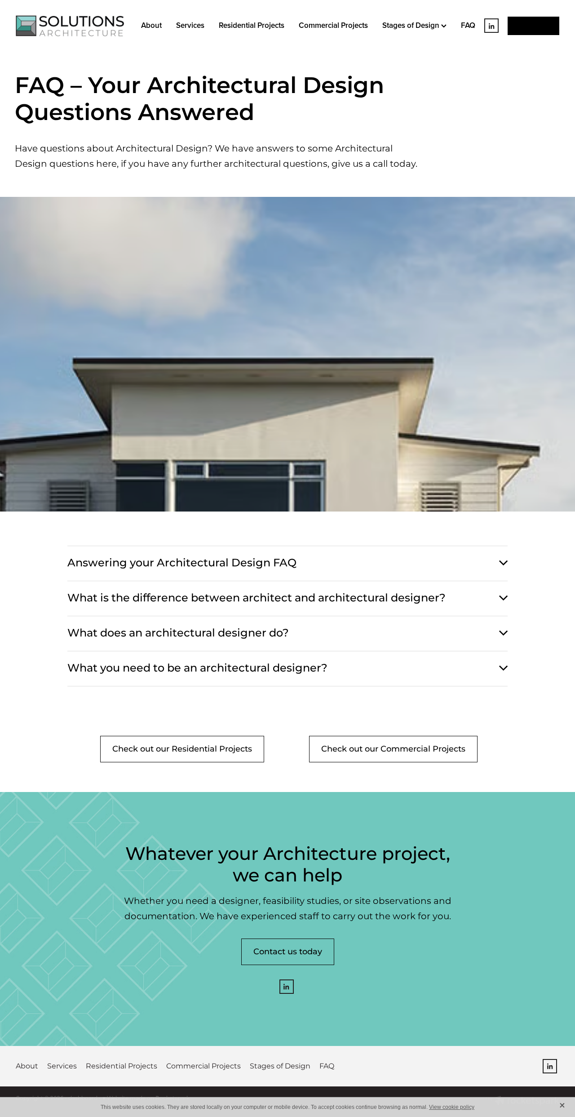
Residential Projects (251, 25)
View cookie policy (451, 1107)
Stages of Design (411, 25)
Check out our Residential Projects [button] (182, 749)
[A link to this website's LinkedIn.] (491, 26)
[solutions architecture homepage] (70, 25)
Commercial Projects (333, 25)
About (151, 25)
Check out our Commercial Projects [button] (393, 749)
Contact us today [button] (287, 951)
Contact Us (533, 25)
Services (190, 25)
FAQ (468, 25)
